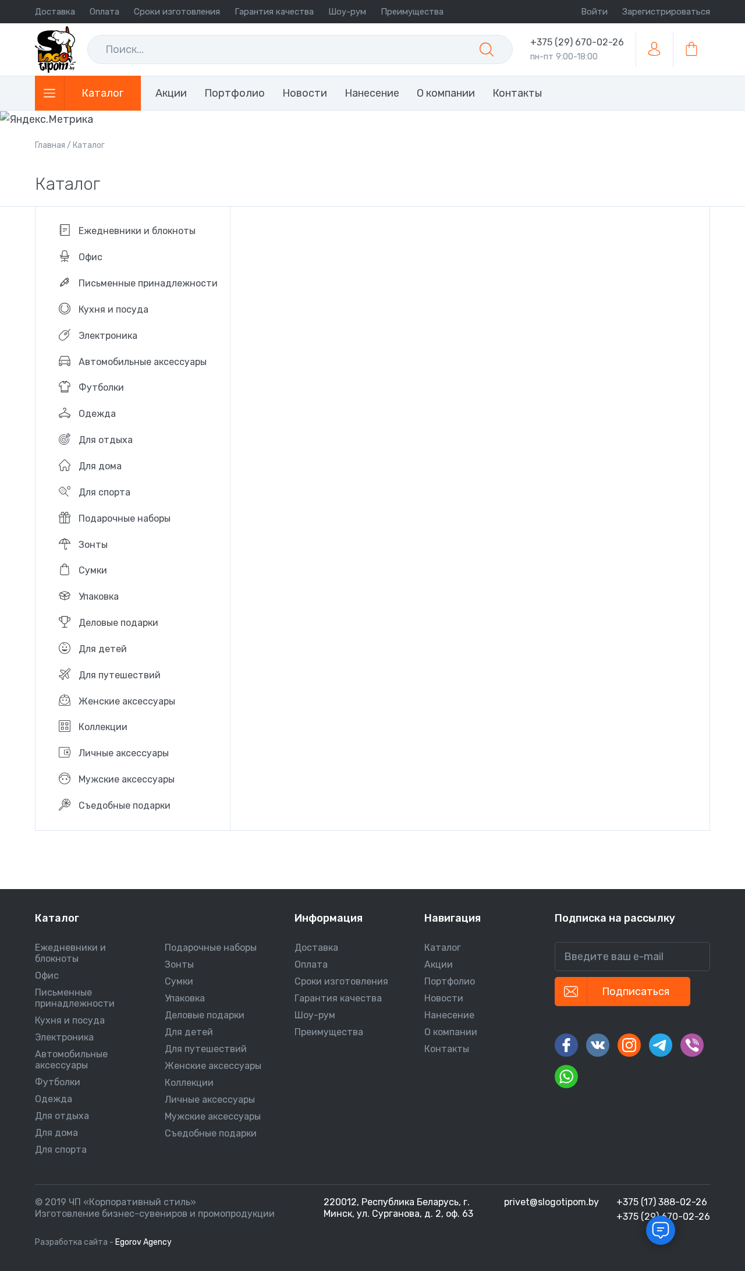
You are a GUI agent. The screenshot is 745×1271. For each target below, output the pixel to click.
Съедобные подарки (211, 1133)
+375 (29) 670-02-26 (577, 42)
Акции (438, 964)
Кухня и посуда (70, 1020)
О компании (450, 1032)
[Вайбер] (692, 1045)
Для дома (56, 1132)
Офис (47, 975)
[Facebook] (566, 1045)
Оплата (104, 11)
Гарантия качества (274, 11)
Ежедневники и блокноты (70, 953)
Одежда (53, 1098)
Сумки (179, 981)
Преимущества (412, 11)
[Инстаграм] (629, 1045)
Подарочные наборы (211, 947)
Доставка (55, 11)
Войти (594, 11)
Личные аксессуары (210, 1099)
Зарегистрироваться (666, 11)
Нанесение (449, 1015)
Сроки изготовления (177, 11)
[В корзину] (691, 49)
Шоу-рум (347, 11)
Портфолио (449, 981)
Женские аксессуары (213, 1065)
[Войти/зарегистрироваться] (654, 49)
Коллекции (189, 1082)
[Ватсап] (566, 1076)
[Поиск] (486, 49)
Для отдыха (62, 1115)
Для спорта (61, 1149)
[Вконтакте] (597, 1045)
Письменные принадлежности (75, 998)
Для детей (189, 1032)
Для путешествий (206, 1048)
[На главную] (55, 49)
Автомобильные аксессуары (71, 1060)
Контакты (446, 1048)
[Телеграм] (660, 1045)
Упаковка (185, 998)
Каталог (442, 947)
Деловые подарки (204, 1015)
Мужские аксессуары (213, 1116)
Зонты (179, 964)
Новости (443, 998)
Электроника (64, 1037)
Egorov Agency (143, 1242)
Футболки (57, 1082)
